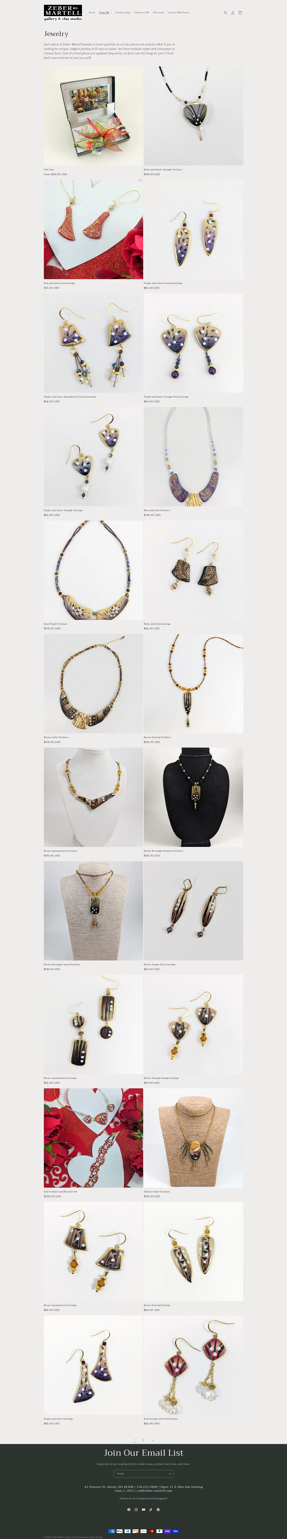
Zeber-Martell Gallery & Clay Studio (68, 1537)
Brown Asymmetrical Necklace (60, 851)
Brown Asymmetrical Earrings (60, 1078)
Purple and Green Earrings (58, 1419)
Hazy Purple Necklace (56, 624)
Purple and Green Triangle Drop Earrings (166, 397)
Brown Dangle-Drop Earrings (160, 964)
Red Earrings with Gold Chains (161, 1419)
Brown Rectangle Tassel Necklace (62, 964)
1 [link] (134, 1440)
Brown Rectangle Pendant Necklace (163, 851)
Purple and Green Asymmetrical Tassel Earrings (70, 397)
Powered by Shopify (94, 1537)
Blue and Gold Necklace (157, 510)
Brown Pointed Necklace (157, 737)
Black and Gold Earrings (157, 624)
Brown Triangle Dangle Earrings (161, 1078)
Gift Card (49, 169)
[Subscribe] (169, 1474)
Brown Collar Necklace (56, 737)
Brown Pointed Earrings (157, 1305)
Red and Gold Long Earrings (59, 283)
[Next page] (152, 1440)
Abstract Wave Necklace (157, 1191)
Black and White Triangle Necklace (163, 169)
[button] (105, 12)
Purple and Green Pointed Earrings (163, 283)
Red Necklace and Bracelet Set (60, 1191)
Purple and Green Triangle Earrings (63, 510)
